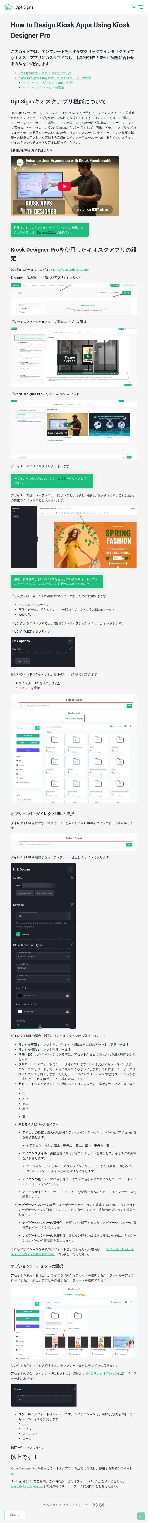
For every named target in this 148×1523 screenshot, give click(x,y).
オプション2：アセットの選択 (43, 88)
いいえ (101, 1505)
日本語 (12, 1514)
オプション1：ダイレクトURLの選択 (47, 83)
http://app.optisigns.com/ (72, 269)
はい (95, 1505)
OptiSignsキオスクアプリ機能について (45, 73)
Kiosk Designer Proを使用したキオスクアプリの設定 (54, 78)
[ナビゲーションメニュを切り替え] (140, 6)
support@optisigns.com (27, 1486)
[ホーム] (19, 7)
